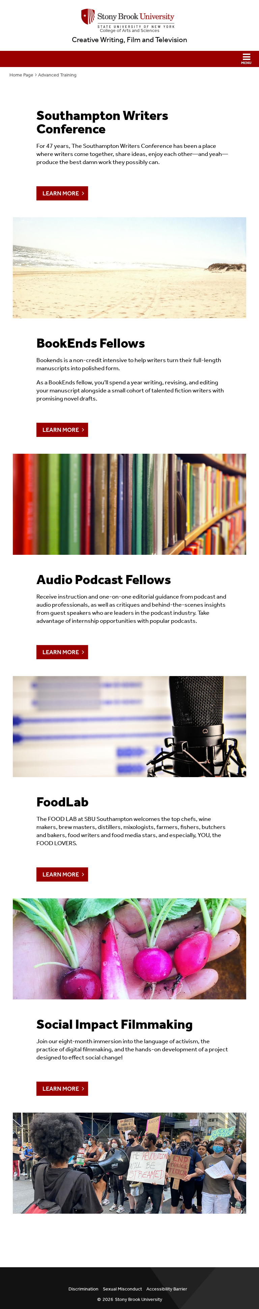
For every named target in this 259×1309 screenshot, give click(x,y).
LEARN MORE (60, 193)
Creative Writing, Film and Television (129, 39)
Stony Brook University (138, 1299)
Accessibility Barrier (166, 1289)
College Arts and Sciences (130, 30)
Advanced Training (57, 75)
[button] (129, 59)
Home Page (21, 75)
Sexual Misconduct (122, 1289)
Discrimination (83, 1289)
